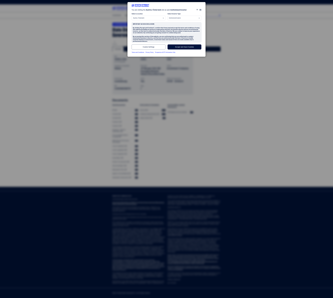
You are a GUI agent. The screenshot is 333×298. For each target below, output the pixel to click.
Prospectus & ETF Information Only (165, 52)
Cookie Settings (148, 47)
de (197, 9)
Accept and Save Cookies (184, 47)
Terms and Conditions (138, 52)
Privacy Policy (150, 52)
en (200, 9)
